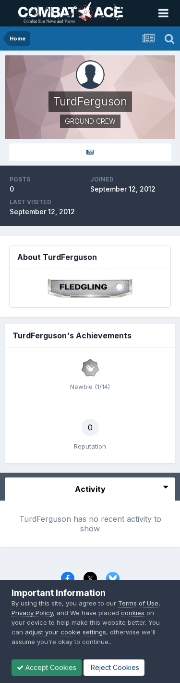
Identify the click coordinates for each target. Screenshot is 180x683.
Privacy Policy (32, 613)
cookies (132, 613)
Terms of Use (138, 603)
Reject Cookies (114, 667)
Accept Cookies (50, 667)
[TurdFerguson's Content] (90, 152)
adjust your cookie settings (65, 632)
